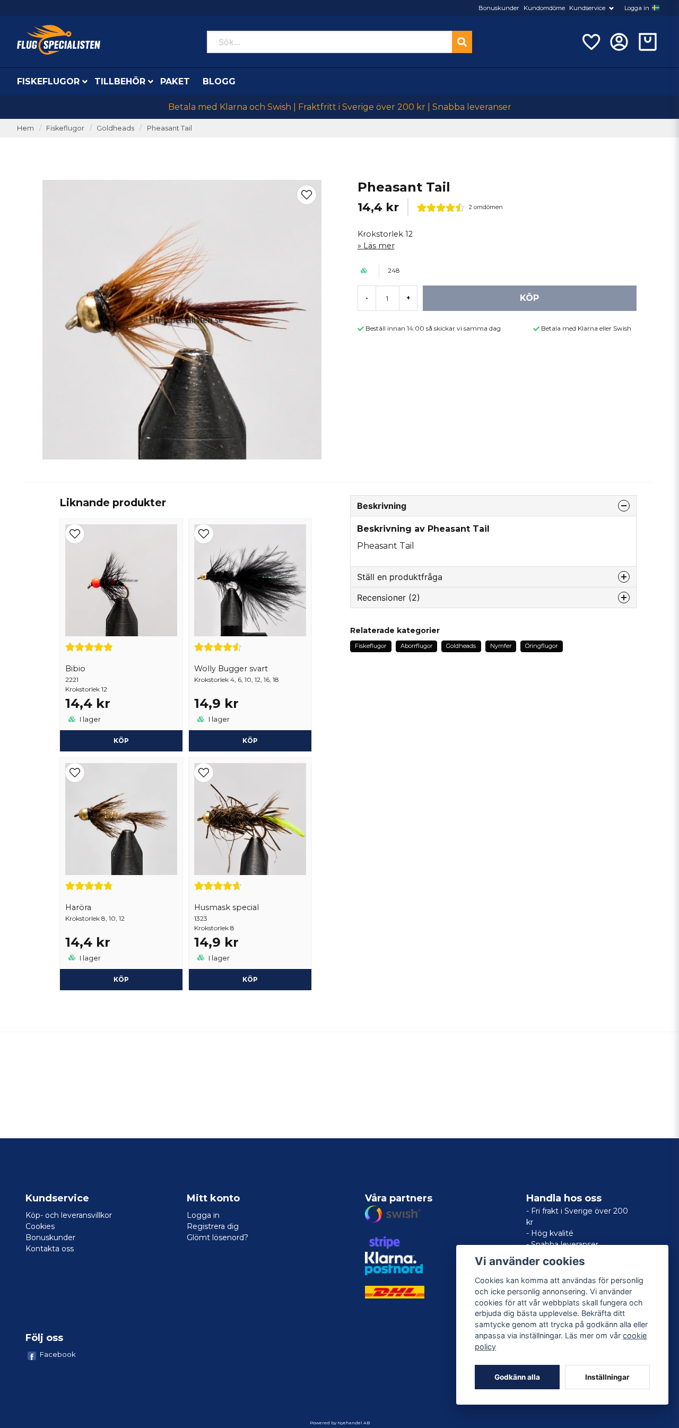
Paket (175, 81)
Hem (25, 128)
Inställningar (607, 1377)
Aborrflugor (416, 646)
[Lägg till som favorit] (590, 42)
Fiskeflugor (48, 81)
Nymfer (500, 646)
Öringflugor (541, 646)
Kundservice (587, 8)
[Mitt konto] (619, 42)
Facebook (58, 1354)
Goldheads (115, 128)
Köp (121, 741)
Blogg (219, 81)
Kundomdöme (544, 8)
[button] (655, 8)
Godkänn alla (517, 1377)
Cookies (40, 1226)
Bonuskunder (498, 8)
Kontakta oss (49, 1248)
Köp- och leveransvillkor (68, 1215)
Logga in (636, 8)
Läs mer (379, 245)
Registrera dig (213, 1226)
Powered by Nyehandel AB (340, 1422)
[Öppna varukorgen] (647, 42)
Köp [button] (250, 741)
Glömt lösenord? (217, 1237)
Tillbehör (119, 81)
